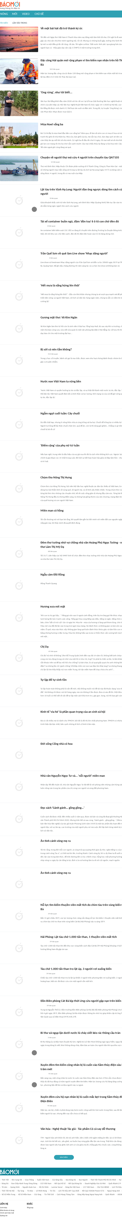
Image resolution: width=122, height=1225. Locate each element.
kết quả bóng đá (75, 1184)
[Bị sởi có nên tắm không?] (19, 360)
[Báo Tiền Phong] (44, 652)
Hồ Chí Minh (43, 1187)
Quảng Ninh (15, 1187)
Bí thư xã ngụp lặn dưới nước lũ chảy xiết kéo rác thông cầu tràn (80, 1033)
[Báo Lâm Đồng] (44, 878)
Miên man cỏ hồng (52, 510)
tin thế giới (49, 1195)
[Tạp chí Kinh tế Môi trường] (43, 290)
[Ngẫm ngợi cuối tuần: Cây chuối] (19, 424)
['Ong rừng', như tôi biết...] (19, 103)
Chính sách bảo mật (7, 1213)
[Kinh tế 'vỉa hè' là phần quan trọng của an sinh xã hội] (19, 722)
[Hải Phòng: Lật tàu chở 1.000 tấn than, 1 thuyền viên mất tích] (19, 948)
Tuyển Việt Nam (43, 1180)
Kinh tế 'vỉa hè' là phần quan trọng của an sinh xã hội (73, 712)
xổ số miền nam (24, 1195)
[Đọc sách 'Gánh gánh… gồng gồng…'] (19, 818)
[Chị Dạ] (19, 657)
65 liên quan (52, 651)
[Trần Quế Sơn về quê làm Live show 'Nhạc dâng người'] (19, 264)
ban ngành (83, 1180)
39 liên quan (52, 914)
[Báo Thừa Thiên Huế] (43, 552)
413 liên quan (53, 354)
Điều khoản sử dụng (7, 1210)
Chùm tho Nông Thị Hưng (56, 477)
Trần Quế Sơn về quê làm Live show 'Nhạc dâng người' (74, 253)
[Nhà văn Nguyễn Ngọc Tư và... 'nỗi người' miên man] (19, 786)
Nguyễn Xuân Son (29, 1187)
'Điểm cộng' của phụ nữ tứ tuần (60, 445)
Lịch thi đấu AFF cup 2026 (68, 1191)
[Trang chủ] (10, 5)
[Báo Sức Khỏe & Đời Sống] (43, 354)
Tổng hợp (30, 1208)
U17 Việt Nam (88, 1187)
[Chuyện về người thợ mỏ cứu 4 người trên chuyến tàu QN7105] (19, 168)
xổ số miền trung (8, 1195)
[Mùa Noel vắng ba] (19, 135)
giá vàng (37, 1195)
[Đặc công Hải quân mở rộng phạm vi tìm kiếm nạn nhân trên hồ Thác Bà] (19, 71)
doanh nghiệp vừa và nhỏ (95, 1184)
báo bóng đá (71, 1180)
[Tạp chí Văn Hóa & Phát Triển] (43, 33)
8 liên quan (54, 198)
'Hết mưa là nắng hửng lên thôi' (60, 285)
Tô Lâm (4, 1187)
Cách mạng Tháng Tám (66, 1195)
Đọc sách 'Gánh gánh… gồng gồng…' (62, 808)
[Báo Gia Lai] (46, 322)
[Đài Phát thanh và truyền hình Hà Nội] (44, 258)
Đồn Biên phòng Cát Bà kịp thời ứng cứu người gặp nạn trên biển (81, 1001)
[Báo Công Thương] (44, 69)
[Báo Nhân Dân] (43, 813)
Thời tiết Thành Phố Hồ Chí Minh (103, 1180)
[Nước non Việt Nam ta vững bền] (19, 392)
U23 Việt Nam (45, 1184)
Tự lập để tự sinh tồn (54, 680)
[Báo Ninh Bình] (44, 129)
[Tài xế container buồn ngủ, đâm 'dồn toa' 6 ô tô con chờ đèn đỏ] (19, 232)
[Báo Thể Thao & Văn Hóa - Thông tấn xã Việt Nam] (43, 418)
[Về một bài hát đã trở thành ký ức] (19, 39)
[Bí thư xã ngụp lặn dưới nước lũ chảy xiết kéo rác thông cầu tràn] (19, 1044)
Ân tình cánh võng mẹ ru (56, 841)
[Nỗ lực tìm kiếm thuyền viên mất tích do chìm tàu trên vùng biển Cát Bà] (19, 916)
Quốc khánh (110, 1195)
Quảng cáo (3, 1216)
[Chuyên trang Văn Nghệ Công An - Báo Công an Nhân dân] (43, 579)
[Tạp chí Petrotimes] (45, 162)
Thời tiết (5, 1180)
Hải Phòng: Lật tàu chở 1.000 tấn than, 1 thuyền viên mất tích (79, 937)
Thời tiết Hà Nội (8, 1191)
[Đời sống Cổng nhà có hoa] (19, 754)
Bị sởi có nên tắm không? (56, 349)
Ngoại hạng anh (113, 1191)
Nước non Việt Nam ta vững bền (61, 381)
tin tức (52, 1191)
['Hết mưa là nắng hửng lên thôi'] (19, 296)
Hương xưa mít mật (53, 606)
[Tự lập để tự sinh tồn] (19, 690)
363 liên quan (55, 69)
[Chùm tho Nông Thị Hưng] (19, 488)
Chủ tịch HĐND (103, 1187)
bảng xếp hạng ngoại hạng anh (90, 1195)
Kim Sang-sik (17, 1180)
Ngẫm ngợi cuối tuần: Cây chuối (60, 413)
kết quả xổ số (59, 1184)
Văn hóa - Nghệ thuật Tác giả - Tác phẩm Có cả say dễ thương (78, 1129)
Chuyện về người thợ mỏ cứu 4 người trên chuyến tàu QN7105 (80, 157)
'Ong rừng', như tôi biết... (56, 92)
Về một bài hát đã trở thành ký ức (61, 28)
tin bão (30, 1191)
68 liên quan (52, 551)
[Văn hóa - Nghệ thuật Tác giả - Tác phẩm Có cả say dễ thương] (19, 1140)
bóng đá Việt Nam (72, 1187)
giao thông (29, 1180)
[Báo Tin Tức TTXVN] (43, 1006)
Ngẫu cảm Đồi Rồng (53, 574)
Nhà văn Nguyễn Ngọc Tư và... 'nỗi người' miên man (73, 776)
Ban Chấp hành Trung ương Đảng (24, 1184)
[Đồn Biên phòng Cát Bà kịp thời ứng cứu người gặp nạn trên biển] (19, 1012)
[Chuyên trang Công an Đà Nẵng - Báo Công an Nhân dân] (43, 97)
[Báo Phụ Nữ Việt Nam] (45, 450)
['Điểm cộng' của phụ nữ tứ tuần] (19, 456)
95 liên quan (52, 1074)
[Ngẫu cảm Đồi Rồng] (19, 585)
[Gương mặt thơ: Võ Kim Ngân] (19, 328)
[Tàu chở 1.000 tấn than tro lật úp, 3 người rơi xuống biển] (19, 980)
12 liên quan (55, 162)
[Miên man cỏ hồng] (19, 521)
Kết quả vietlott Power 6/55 (93, 1191)
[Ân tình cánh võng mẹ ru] (19, 852)
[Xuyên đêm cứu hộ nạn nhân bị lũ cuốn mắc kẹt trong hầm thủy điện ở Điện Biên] (19, 1108)
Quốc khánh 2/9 (114, 1184)
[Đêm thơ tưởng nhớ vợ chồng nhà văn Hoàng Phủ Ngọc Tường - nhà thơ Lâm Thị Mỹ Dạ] (19, 553)
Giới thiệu (3, 1208)
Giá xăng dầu (57, 1180)
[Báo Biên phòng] (44, 846)
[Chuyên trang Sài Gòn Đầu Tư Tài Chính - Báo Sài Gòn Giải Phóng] (45, 717)
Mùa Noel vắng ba (52, 124)
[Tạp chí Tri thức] (42, 974)
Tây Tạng (20, 1191)
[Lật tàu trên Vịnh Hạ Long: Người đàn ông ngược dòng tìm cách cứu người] (19, 200)
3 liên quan (53, 258)
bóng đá (5, 1184)
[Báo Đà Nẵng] (45, 611)
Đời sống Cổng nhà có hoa (56, 744)
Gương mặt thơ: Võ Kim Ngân (59, 317)
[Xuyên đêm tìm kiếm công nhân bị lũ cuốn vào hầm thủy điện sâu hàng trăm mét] (19, 1076)
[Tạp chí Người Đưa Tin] (43, 226)
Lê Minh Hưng (41, 1191)
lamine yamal (56, 1187)
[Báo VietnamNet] (43, 1038)
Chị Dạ (44, 646)
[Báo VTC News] (44, 198)
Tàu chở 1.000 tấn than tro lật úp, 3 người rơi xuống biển (76, 969)
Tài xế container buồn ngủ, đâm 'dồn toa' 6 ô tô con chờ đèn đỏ (80, 221)
